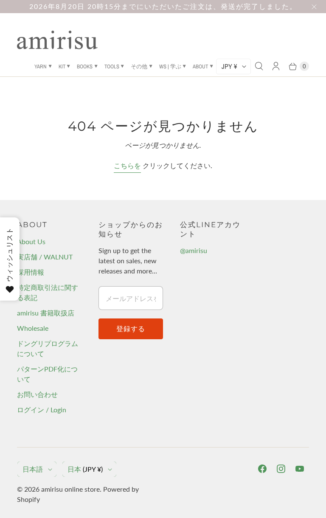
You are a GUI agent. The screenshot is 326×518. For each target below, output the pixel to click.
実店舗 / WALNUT (45, 257)
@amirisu (193, 250)
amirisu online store (70, 489)
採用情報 (30, 272)
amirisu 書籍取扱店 (45, 313)
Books (85, 66)
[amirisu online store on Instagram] (281, 468)
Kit (62, 66)
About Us (31, 241)
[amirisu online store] (57, 40)
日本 (85, 469)
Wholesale (32, 328)
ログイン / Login (41, 409)
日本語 (32, 469)
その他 (139, 66)
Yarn (40, 66)
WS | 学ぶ (170, 66)
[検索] (258, 66)
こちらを (127, 165)
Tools (111, 66)
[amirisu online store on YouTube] (299, 468)
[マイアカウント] (275, 66)
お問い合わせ (37, 394)
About (200, 66)
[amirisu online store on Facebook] (262, 468)
